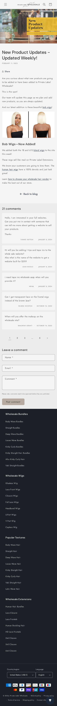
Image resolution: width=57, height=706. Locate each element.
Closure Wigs (12, 495)
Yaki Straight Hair (13, 582)
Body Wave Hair (13, 544)
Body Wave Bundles (14, 421)
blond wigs (39, 150)
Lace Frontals (11, 619)
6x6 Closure (11, 650)
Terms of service (14, 700)
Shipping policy (28, 700)
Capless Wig (11, 527)
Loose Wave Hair (13, 563)
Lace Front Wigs (13, 489)
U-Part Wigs (11, 514)
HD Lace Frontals (13, 631)
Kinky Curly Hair (13, 576)
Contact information (44, 700)
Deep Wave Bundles (14, 434)
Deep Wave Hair (13, 557)
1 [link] (9, 337)
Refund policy (36, 696)
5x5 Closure (11, 644)
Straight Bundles (13, 427)
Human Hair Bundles (15, 606)
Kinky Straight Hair (14, 570)
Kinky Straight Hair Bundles (18, 453)
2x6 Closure (11, 638)
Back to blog (30, 194)
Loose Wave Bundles (15, 440)
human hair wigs (10, 169)
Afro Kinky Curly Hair (15, 459)
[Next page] (47, 338)
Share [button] (7, 71)
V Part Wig (10, 521)
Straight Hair (11, 551)
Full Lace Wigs (12, 502)
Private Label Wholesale (19, 696)
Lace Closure (11, 612)
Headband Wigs (13, 508)
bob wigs (47, 107)
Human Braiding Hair (15, 625)
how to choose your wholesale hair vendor (28, 179)
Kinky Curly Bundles (14, 446)
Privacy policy (49, 696)
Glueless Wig (12, 483)
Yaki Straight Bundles (15, 465)
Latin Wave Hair (13, 588)
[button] (5, 4)
